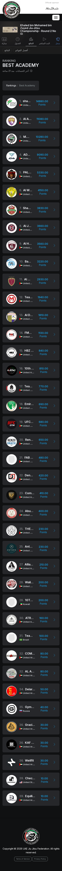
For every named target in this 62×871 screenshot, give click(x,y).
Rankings (11, 85)
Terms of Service (23, 859)
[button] (54, 103)
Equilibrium (32, 796)
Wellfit (29, 760)
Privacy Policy (40, 859)
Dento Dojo (32, 475)
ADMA (27, 154)
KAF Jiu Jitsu (34, 742)
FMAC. (29, 332)
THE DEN (31, 529)
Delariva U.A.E (35, 689)
